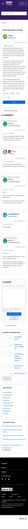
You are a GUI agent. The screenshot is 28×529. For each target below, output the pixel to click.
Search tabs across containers (12, 30)
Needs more (6, 405)
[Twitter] (2, 486)
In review (5, 407)
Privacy (3, 503)
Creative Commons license (8, 514)
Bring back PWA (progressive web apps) (13, 433)
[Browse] (3, 3)
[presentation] (4, 292)
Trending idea (6, 402)
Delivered (10, 45)
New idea (15, 122)
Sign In (22, 3)
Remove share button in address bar (19, 353)
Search (13, 95)
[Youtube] (8, 486)
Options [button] (26, 22)
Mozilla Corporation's (9, 507)
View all (7, 386)
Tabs (19, 95)
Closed (4, 421)
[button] (4, 99)
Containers (6, 95)
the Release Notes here (14, 265)
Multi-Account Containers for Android (12, 452)
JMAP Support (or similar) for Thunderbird (14, 442)
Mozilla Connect (9, 3)
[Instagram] (5, 486)
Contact (20, 503)
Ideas (3, 22)
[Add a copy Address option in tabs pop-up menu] (20, 112)
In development (17, 182)
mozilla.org (4, 501)
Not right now (6, 415)
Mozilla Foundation (6, 509)
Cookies (12, 503)
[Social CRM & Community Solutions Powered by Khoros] (22, 525)
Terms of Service (15, 501)
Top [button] (2, 525)
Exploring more (7, 410)
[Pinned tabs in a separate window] (23, 112)
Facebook (17, 66)
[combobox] (14, 13)
